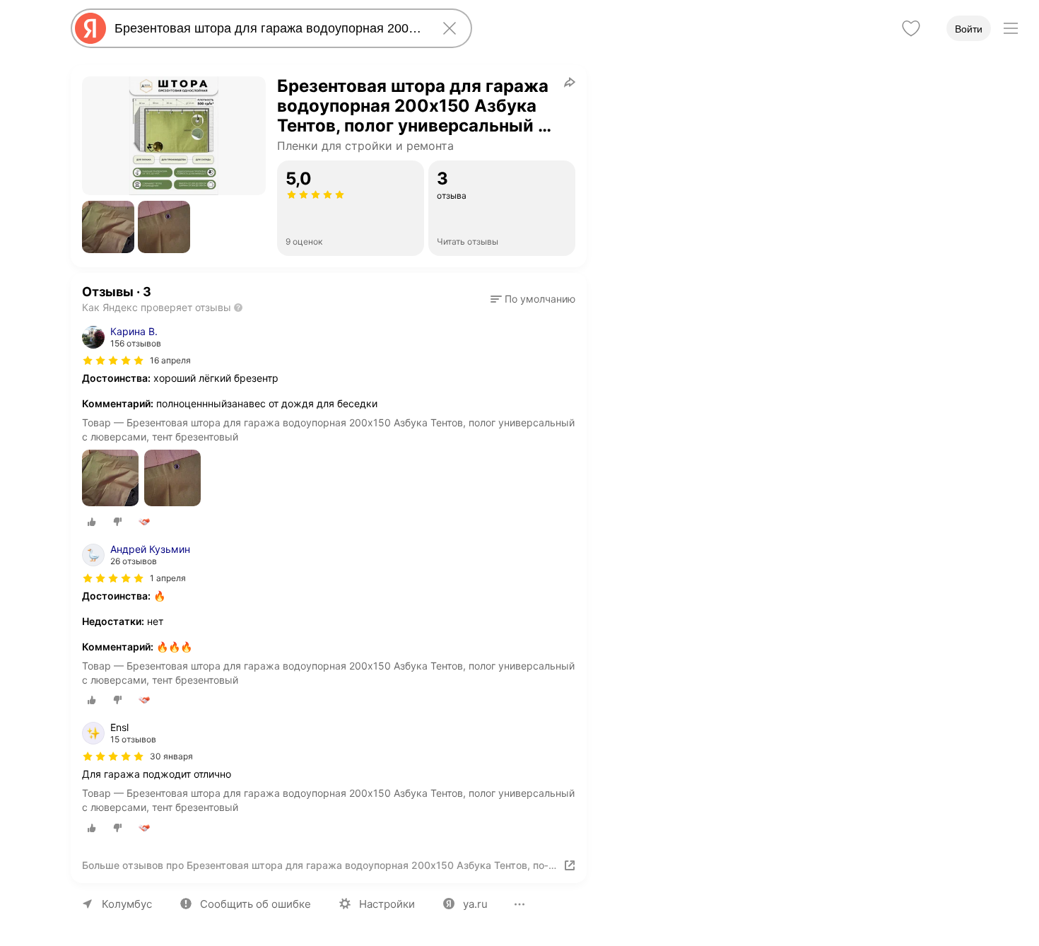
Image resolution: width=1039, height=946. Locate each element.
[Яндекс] (90, 28)
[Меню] (1011, 28)
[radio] (92, 522)
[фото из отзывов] (110, 479)
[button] (108, 227)
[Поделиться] (569, 82)
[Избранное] (911, 28)
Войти (968, 29)
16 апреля (170, 360)
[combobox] (268, 28)
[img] (113, 360)
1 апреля (168, 578)
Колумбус (127, 904)
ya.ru (475, 904)
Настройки (387, 904)
